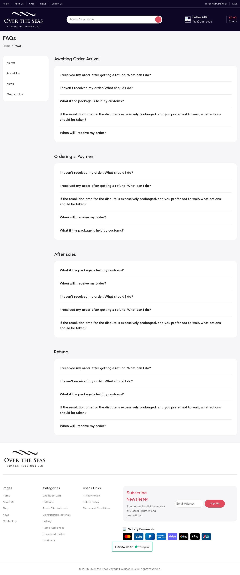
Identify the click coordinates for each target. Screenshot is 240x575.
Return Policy (91, 502)
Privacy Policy (91, 495)
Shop (6, 508)
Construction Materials (57, 514)
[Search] (158, 19)
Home (6, 46)
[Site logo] (23, 19)
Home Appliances (53, 527)
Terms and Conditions (96, 508)
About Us (8, 502)
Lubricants (49, 540)
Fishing (47, 521)
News (6, 514)
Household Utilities (54, 534)
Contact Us (10, 521)
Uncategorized (52, 495)
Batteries (48, 502)
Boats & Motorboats (55, 508)
